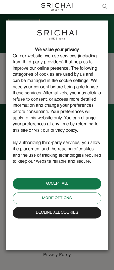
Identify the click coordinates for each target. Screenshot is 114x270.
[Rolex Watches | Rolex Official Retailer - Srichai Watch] (57, 6)
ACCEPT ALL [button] (57, 183)
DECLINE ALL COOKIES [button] (57, 213)
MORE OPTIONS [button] (57, 198)
